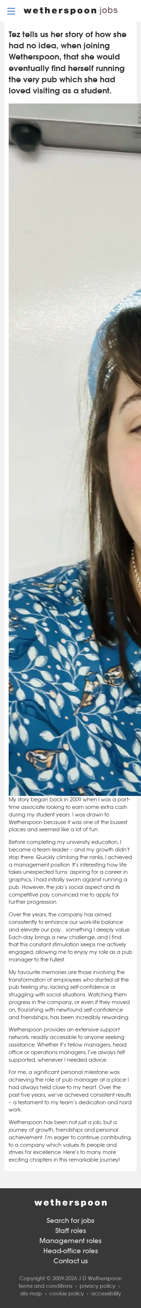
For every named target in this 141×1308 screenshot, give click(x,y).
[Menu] (11, 11)
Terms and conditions (45, 1285)
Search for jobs (70, 1220)
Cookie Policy (66, 1293)
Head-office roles (70, 1251)
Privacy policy (97, 1285)
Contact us (71, 1261)
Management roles (70, 1241)
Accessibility (106, 1293)
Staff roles (70, 1230)
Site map (31, 1293)
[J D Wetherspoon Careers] (71, 11)
